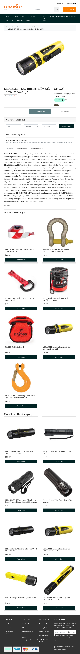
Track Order (10, 628)
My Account (71, 3)
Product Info (32, 16)
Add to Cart (40, 112)
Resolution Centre (9, 633)
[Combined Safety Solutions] (13, 7)
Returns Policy (44, 632)
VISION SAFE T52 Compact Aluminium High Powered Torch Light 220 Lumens (21, 501)
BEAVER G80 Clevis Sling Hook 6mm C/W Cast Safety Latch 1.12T (20, 397)
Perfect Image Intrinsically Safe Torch (20, 598)
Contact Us (9, 20)
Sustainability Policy (43, 640)
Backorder (21, 510)
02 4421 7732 (44, 18)
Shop (7, 16)
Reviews (33, 149)
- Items (69, 9)
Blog (28, 20)
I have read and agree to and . (63, 636)
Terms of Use (43, 624)
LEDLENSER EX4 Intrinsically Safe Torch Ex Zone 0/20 (56, 599)
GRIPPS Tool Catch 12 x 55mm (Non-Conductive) (19, 299)
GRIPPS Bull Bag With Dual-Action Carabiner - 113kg (56, 299)
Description (10, 149)
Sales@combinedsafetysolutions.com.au (62, 16)
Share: (7, 96)
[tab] (9, 149)
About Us (20, 20)
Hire (23, 16)
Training (15, 16)
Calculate (67, 126)
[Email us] (55, 641)
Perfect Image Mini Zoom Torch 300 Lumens (57, 501)
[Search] (56, 9)
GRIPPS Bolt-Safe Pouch (14, 347)
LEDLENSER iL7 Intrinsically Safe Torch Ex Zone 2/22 (21, 550)
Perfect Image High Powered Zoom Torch (57, 452)
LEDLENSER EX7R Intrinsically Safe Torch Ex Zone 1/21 (57, 348)
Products (60, 3)
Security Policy (44, 635)
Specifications (22, 149)
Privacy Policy (43, 628)
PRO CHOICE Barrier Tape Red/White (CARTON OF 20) (20, 250)
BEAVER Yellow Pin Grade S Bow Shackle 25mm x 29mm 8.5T (56, 250)
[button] (65, 111)
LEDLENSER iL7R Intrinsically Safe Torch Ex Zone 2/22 (19, 452)
